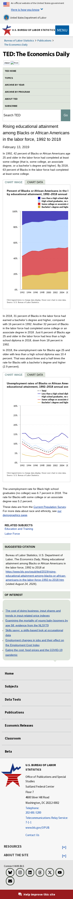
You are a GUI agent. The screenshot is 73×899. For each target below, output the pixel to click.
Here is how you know (25, 10)
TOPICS (9, 78)
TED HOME (10, 71)
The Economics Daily (16, 44)
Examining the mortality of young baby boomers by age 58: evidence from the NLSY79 (36, 623)
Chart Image (14, 182)
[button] (64, 847)
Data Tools (13, 699)
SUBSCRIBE (11, 106)
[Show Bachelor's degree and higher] (54, 210)
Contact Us (32, 835)
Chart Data (35, 182)
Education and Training (19, 528)
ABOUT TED (11, 99)
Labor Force (12, 533)
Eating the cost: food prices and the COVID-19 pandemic (33, 652)
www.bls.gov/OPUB (37, 827)
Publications (44, 40)
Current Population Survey (49, 506)
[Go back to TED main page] (36, 55)
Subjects (11, 686)
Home (9, 673)
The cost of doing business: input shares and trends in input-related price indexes (33, 613)
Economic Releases (19, 725)
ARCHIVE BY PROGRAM (17, 92)
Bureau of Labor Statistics (19, 40)
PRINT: (7, 63)
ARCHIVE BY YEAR (14, 85)
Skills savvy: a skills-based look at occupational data (34, 633)
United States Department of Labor (28, 17)
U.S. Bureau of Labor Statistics (33, 30)
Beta (8, 751)
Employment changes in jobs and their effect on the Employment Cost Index (34, 643)
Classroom (13, 738)
